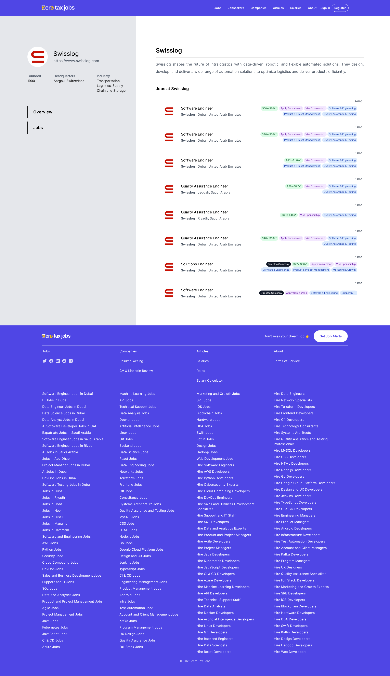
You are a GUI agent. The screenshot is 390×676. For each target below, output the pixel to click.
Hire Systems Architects (292, 433)
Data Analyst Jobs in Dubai (63, 420)
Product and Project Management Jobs (72, 601)
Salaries (295, 8)
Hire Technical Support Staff (218, 600)
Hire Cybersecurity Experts (217, 484)
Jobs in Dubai (52, 491)
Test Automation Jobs (136, 608)
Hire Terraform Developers (294, 407)
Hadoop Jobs (207, 452)
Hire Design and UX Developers (298, 489)
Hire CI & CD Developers (216, 574)
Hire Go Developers (289, 476)
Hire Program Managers (292, 561)
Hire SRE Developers (290, 593)
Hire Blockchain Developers (295, 606)
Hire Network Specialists (293, 400)
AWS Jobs (50, 543)
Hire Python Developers (215, 478)
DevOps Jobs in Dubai (59, 478)
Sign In (325, 8)
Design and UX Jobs (135, 556)
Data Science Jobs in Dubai (63, 413)
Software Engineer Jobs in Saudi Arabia (72, 439)
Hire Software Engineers (215, 465)
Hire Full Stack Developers (294, 580)
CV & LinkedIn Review (136, 371)
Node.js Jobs (129, 536)
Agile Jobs (50, 608)
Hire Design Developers (292, 639)
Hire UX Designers (288, 567)
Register (340, 8)
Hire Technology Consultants (296, 426)
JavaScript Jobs (54, 634)
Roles (201, 371)
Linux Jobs (127, 433)
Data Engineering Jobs (136, 465)
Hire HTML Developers (291, 463)
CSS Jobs (126, 523)
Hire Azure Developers (214, 580)
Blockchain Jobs (209, 413)
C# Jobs (125, 491)
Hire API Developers (212, 593)
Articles (278, 8)
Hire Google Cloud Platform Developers (304, 483)
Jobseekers (236, 8)
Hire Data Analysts (211, 606)
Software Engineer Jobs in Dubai (67, 394)
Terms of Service (287, 361)
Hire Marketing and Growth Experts (301, 587)
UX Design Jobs (131, 634)
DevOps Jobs (52, 569)
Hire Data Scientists (212, 645)
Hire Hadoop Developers (293, 645)
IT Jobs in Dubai (54, 400)
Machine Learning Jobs (137, 394)
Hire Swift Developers (291, 626)
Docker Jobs (129, 420)
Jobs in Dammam (55, 530)
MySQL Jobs (129, 517)
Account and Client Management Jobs (148, 614)
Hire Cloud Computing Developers (223, 491)
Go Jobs (125, 543)
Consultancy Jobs (133, 497)
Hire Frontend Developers (293, 413)
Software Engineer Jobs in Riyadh (68, 445)
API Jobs (126, 400)
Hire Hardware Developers (294, 613)
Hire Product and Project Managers (224, 535)
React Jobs (128, 458)
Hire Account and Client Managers (300, 548)
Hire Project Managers (214, 548)
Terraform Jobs (131, 478)
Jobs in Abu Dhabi (56, 458)
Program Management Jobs (140, 627)
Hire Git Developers (212, 632)
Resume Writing (131, 361)
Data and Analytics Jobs (61, 595)
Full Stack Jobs (131, 647)
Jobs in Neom (53, 510)
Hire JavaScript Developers (218, 567)
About (312, 8)
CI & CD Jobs (52, 640)
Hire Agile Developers (213, 541)
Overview (42, 112)
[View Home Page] (58, 8)
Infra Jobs (127, 601)
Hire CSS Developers (290, 457)
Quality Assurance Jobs (137, 640)
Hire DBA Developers (290, 619)
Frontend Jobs (130, 484)
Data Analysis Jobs (134, 413)
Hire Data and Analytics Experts (221, 528)
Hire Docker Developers (215, 613)
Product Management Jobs (140, 588)
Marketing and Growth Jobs (218, 394)
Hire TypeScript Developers (295, 502)
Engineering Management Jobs (143, 582)
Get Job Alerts (331, 336)
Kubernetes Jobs (55, 627)
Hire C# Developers (289, 420)
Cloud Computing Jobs (60, 562)
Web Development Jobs (215, 458)
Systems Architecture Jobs (140, 504)
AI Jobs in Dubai (54, 471)
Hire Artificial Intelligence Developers (225, 619)
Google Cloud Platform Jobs (141, 549)
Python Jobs (52, 549)
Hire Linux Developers (214, 626)
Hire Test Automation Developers (299, 541)
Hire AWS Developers (213, 471)
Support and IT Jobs (58, 582)
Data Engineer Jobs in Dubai (64, 407)
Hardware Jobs (208, 420)
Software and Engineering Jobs (66, 536)
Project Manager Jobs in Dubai (66, 465)
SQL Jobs (49, 588)
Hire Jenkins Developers (292, 496)
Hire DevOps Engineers (214, 497)
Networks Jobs (131, 471)
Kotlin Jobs (205, 439)
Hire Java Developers (213, 554)
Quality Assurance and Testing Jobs (146, 510)
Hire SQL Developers (213, 522)
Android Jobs (129, 595)
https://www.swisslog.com (76, 61)
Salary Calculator (210, 380)
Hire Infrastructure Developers (297, 535)
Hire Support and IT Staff (216, 515)
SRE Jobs (204, 400)
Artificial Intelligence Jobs (139, 426)
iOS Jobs (203, 407)
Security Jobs (52, 556)
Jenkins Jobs (129, 562)
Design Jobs (206, 445)
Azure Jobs (51, 647)
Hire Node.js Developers (292, 470)
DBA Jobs (204, 426)
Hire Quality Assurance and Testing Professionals (301, 441)
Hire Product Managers (291, 522)
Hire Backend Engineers (215, 639)
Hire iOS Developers (289, 600)
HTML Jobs (128, 530)
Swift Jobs (205, 433)
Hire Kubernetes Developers (218, 561)
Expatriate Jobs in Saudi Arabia (66, 433)
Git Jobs (126, 439)
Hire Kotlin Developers (291, 632)
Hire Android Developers (293, 528)
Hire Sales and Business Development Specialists (226, 506)
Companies (258, 8)
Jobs (217, 8)
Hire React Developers (214, 652)
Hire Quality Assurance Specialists (300, 574)
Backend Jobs (130, 445)
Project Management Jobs (62, 614)
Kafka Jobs (128, 621)
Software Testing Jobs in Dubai (66, 484)
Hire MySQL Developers (292, 450)
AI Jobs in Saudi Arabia (60, 452)
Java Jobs (50, 621)
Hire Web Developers (290, 652)
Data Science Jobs (133, 452)
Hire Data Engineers (289, 394)
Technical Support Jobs (137, 407)
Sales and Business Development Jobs (71, 575)
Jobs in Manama (54, 523)
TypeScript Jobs (132, 569)
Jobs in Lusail (52, 517)
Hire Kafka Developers (291, 554)
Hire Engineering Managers (294, 515)
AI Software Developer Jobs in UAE (69, 426)
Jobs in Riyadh (53, 497)
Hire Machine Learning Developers (223, 587)
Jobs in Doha (52, 504)
